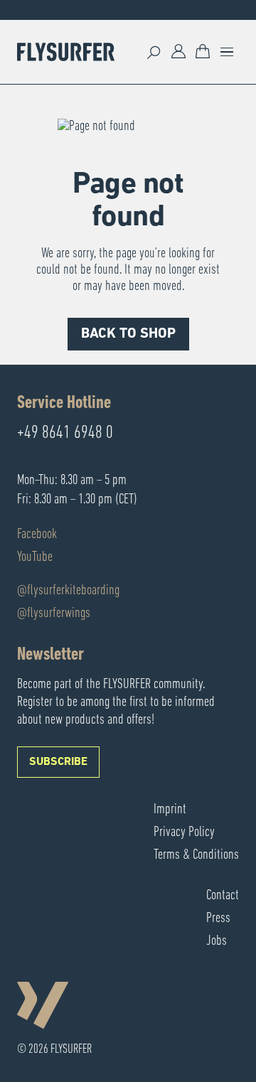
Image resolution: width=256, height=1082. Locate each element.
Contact (222, 896)
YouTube (35, 557)
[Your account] (178, 52)
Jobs (216, 941)
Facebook (37, 534)
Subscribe (58, 762)
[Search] (154, 52)
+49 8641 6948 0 (65, 433)
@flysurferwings (53, 613)
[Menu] (227, 52)
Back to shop (128, 334)
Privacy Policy (184, 832)
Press (218, 918)
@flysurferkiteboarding (68, 591)
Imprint (170, 810)
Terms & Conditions (196, 855)
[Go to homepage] (65, 52)
